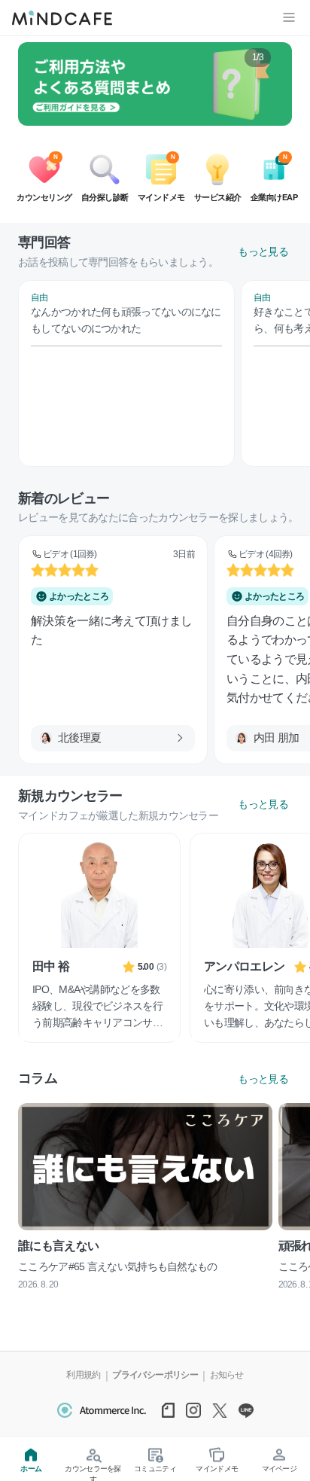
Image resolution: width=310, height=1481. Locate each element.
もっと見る (263, 251)
